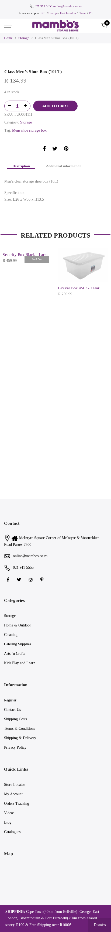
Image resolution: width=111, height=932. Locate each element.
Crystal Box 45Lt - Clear (78, 288)
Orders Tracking (16, 803)
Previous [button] (9, 269)
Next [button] (102, 269)
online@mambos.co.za (67, 6)
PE (90, 13)
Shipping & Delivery (20, 738)
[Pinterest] (42, 579)
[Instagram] (31, 579)
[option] (55, 57)
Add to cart (55, 106)
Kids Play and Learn (19, 663)
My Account (13, 794)
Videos (9, 813)
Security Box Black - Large (25, 255)
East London (68, 13)
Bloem (82, 13)
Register (10, 700)
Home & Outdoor (17, 625)
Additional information (63, 166)
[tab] (21, 166)
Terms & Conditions (19, 729)
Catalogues (12, 832)
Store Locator (14, 785)
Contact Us (12, 710)
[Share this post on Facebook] (44, 149)
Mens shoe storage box (29, 130)
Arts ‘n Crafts (14, 654)
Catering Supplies (17, 644)
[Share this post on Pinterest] (66, 149)
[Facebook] (9, 579)
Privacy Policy (15, 747)
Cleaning (11, 635)
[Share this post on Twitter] (54, 149)
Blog (7, 822)
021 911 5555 (44, 6)
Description (21, 166)
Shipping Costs (15, 719)
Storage (23, 38)
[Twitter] (19, 579)
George (53, 13)
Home (8, 38)
